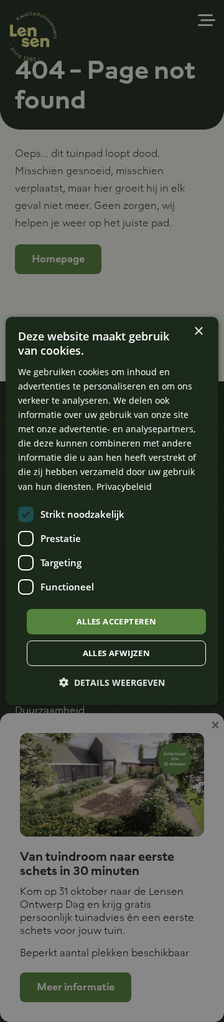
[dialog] (112, 511)
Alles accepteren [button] (116, 621)
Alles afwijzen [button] (117, 653)
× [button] (198, 331)
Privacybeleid (124, 486)
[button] (112, 682)
